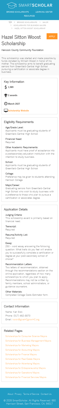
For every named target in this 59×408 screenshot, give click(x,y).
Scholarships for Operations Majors (22, 372)
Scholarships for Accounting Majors (22, 350)
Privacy (18, 394)
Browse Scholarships (18, 11)
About (10, 394)
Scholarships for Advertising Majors (22, 363)
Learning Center (44, 11)
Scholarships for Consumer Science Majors (26, 336)
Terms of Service (31, 394)
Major (45, 22)
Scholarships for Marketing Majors (22, 345)
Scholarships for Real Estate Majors (22, 359)
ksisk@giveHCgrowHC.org (26, 319)
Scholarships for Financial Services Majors (25, 377)
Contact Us (46, 394)
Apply (52, 36)
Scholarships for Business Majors (30, 25)
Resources (29, 15)
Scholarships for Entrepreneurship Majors (25, 368)
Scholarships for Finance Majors (21, 354)
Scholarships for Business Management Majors (28, 340)
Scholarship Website (18, 111)
